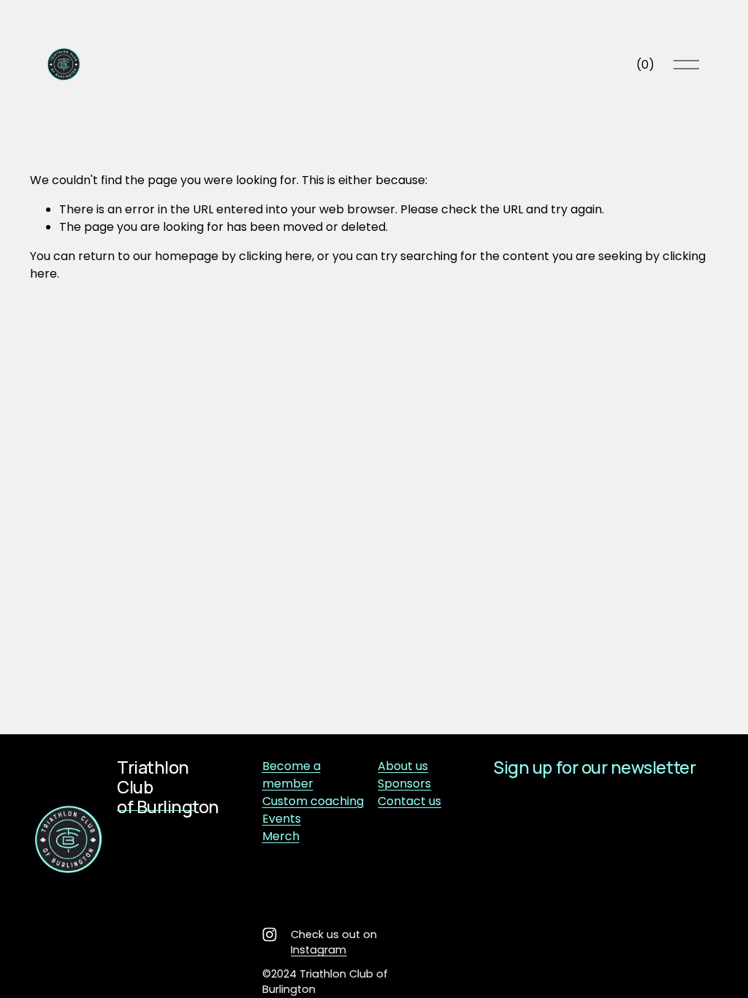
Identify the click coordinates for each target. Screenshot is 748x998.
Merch (280, 836)
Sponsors (404, 783)
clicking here (275, 256)
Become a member (291, 775)
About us (403, 766)
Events (281, 818)
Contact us (409, 801)
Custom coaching (313, 801)
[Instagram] (269, 934)
